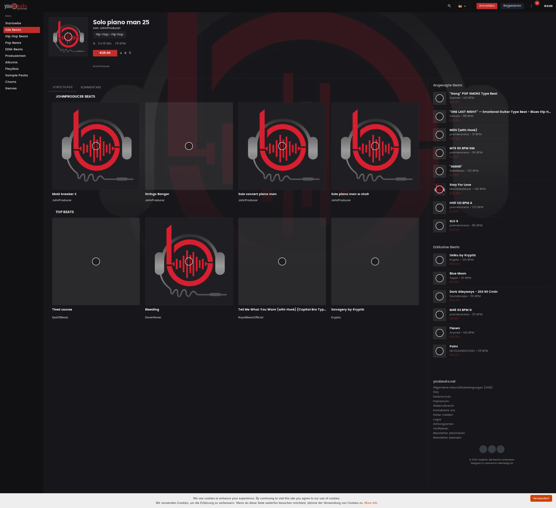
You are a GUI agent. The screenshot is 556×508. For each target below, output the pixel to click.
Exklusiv (455, 116)
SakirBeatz (457, 170)
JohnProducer (110, 28)
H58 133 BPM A (461, 203)
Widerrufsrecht (443, 405)
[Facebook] (492, 449)
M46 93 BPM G (461, 310)
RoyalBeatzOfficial (250, 317)
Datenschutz (442, 396)
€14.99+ (455, 300)
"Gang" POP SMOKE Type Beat (473, 93)
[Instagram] (483, 449)
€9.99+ (455, 175)
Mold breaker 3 (64, 194)
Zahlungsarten (443, 424)
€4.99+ (455, 157)
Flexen (455, 328)
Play (68, 36)
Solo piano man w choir (350, 194)
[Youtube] (501, 449)
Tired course (62, 309)
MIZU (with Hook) (463, 130)
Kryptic (336, 317)
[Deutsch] (460, 6)
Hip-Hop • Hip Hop (109, 34)
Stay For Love (460, 184)
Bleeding (152, 309)
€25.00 (105, 52)
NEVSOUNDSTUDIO (462, 351)
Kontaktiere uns (444, 410)
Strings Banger (157, 194)
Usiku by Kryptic (463, 255)
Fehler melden (443, 415)
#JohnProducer (101, 66)
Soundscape (458, 296)
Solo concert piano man (257, 194)
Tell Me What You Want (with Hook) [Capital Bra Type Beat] (287, 309)
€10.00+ (455, 138)
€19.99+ (455, 120)
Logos (437, 419)
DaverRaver (153, 317)
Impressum (441, 401)
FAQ (436, 392)
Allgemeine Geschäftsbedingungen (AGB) (463, 387)
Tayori (454, 278)
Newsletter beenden (447, 437)
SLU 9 (454, 221)
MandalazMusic (461, 189)
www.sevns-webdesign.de (499, 463)
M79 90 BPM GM (462, 148)
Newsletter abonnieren (449, 433)
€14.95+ (455, 102)
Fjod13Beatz (60, 317)
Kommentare (91, 87)
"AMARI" (456, 166)
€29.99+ (456, 193)
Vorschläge (63, 87)
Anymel (455, 98)
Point (454, 346)
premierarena (459, 134)
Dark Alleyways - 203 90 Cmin (474, 291)
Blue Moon (458, 273)
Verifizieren (440, 428)
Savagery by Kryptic (347, 309)
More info (370, 503)
